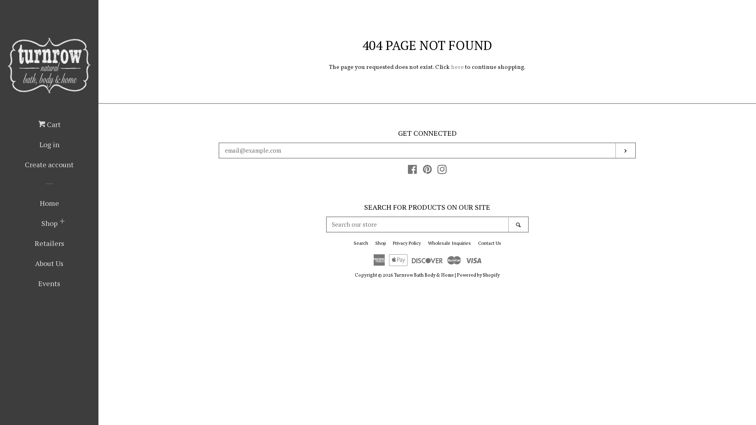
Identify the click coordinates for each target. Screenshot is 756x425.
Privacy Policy (407, 243)
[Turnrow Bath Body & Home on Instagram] (442, 172)
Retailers (49, 243)
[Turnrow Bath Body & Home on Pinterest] (427, 172)
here (457, 67)
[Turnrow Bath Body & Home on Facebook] (412, 172)
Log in (49, 144)
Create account (49, 164)
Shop (49, 223)
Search (361, 243)
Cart (53, 124)
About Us (49, 263)
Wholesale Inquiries (449, 243)
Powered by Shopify (478, 275)
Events (49, 283)
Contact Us (489, 243)
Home (49, 203)
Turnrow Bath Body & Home (424, 275)
